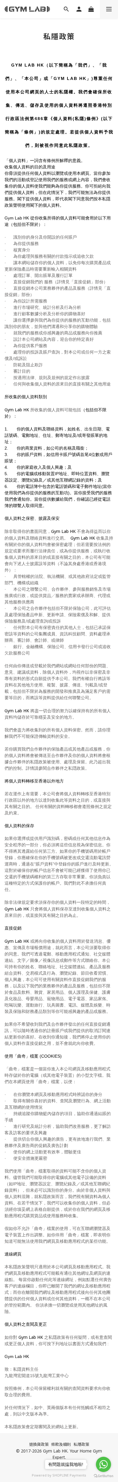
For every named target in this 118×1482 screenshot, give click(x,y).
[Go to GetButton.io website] (103, 1476)
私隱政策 (81, 1444)
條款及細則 (61, 1444)
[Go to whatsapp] (103, 1464)
